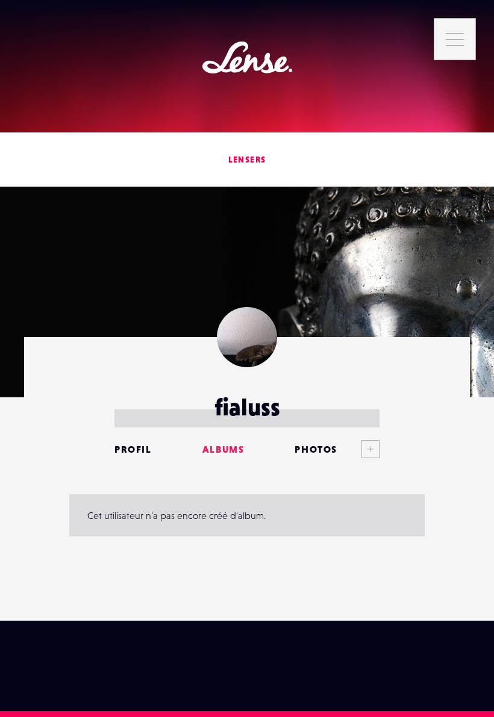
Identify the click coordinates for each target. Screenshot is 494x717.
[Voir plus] (358, 449)
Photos (316, 449)
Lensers (247, 159)
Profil (133, 449)
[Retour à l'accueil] (247, 57)
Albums (223, 449)
